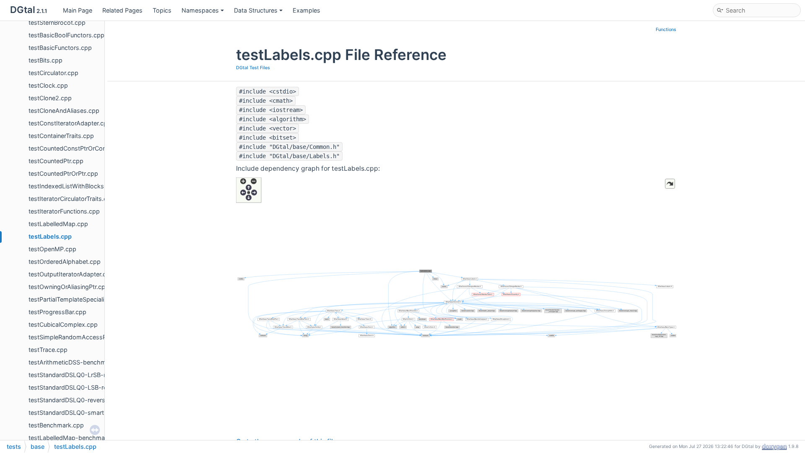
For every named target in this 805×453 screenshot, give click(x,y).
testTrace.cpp (48, 349)
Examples (306, 10)
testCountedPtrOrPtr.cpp (63, 173)
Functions (666, 29)
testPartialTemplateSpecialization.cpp (81, 299)
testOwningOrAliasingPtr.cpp (69, 286)
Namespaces (200, 10)
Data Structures (256, 10)
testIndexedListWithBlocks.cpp (73, 186)
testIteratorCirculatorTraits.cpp (71, 198)
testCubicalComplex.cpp (63, 324)
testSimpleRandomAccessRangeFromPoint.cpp (95, 337)
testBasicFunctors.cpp (60, 47)
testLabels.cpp (50, 236)
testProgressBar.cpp (57, 311)
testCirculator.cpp (53, 72)
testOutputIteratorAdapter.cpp (71, 274)
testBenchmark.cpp (56, 425)
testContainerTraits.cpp (61, 135)
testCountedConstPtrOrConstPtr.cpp (80, 148)
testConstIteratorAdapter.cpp (70, 123)
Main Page (77, 10)
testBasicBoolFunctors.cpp (66, 35)
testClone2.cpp (50, 98)
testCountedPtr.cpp (56, 160)
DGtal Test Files (253, 67)
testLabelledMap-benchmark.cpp (76, 437)
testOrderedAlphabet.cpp (65, 261)
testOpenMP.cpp (52, 249)
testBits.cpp (45, 60)
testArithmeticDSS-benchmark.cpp (78, 362)
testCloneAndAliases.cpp (64, 110)
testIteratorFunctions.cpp (64, 211)
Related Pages (122, 10)
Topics (162, 10)
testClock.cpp (48, 85)
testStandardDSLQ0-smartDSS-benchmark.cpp (96, 412)
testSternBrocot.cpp (57, 22)
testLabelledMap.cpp (58, 223)
